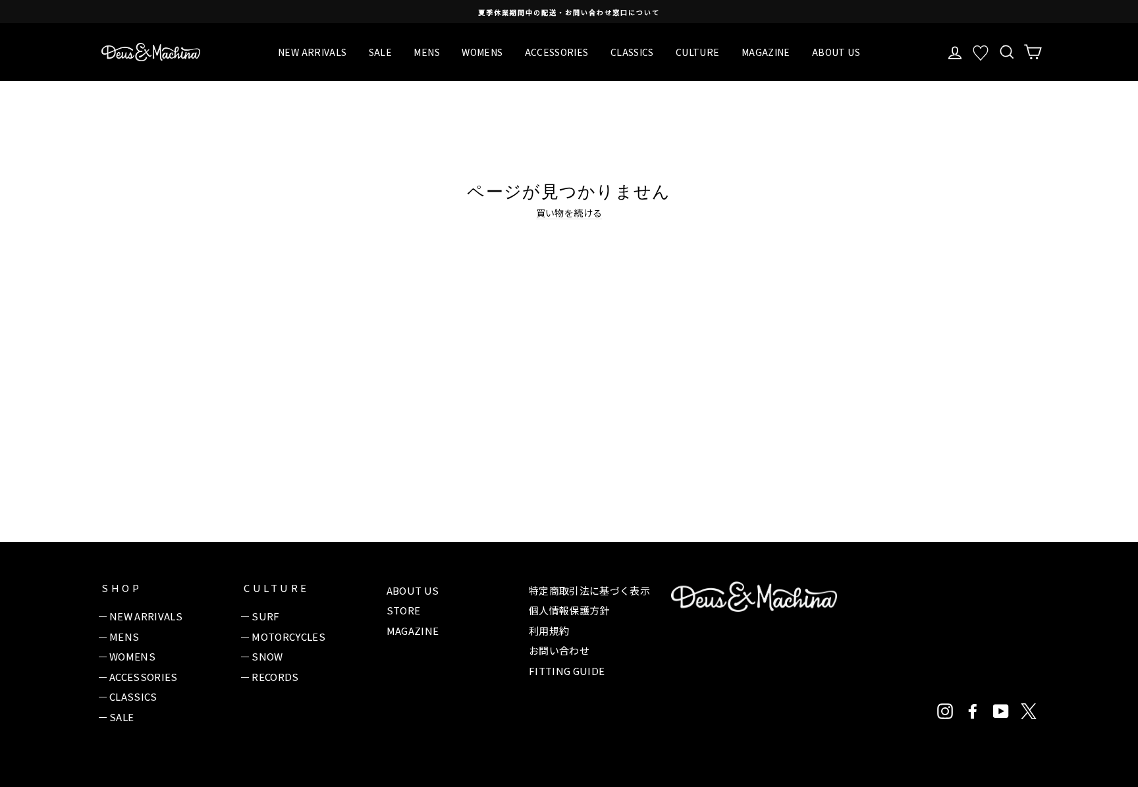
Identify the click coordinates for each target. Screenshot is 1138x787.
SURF (265, 616)
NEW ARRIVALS (312, 52)
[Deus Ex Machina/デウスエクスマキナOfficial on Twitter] (1029, 711)
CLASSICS (632, 52)
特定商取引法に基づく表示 (589, 590)
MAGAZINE (766, 52)
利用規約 (549, 631)
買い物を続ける (569, 213)
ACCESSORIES (557, 52)
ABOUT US (836, 52)
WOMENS (482, 52)
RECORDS (275, 677)
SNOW (267, 656)
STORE (404, 610)
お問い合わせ (559, 650)
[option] (569, 11)
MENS (426, 52)
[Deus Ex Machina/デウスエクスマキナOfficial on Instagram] (945, 711)
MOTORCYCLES (288, 636)
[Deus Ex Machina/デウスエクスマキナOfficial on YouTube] (1001, 711)
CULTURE (697, 52)
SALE (380, 52)
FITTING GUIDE (567, 671)
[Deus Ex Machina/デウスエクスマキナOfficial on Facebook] (973, 711)
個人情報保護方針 (569, 610)
